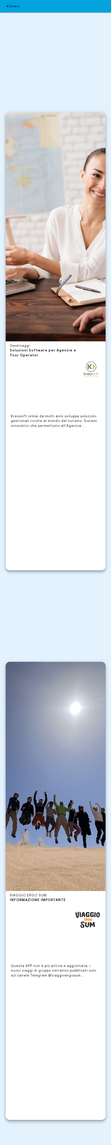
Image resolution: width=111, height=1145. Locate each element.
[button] (55, 6)
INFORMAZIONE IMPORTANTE (38, 900)
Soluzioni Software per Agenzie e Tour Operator (43, 352)
